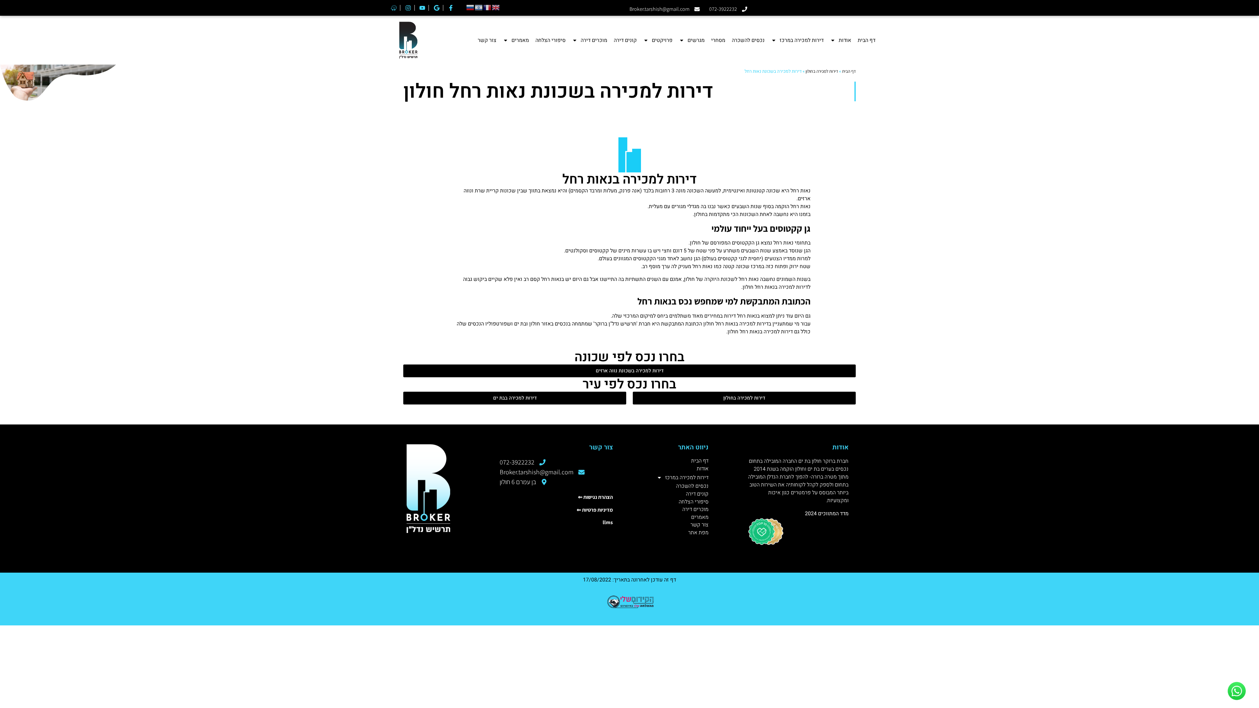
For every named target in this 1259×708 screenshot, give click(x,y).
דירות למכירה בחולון (822, 71)
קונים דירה (625, 40)
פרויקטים (662, 40)
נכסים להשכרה (748, 40)
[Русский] (470, 7)
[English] (496, 7)
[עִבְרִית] (479, 7)
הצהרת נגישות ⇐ (595, 497)
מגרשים (696, 40)
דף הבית (866, 40)
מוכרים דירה (594, 40)
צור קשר (487, 40)
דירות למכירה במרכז (802, 40)
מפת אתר (698, 533)
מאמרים (520, 40)
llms (608, 522)
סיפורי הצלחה (550, 40)
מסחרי (718, 40)
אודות (845, 40)
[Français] (487, 7)
